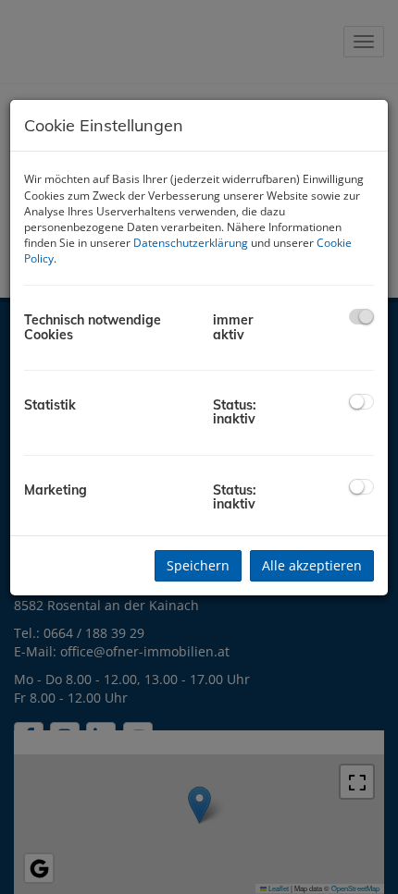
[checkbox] (361, 317)
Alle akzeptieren (312, 565)
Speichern (198, 565)
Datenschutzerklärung (190, 243)
